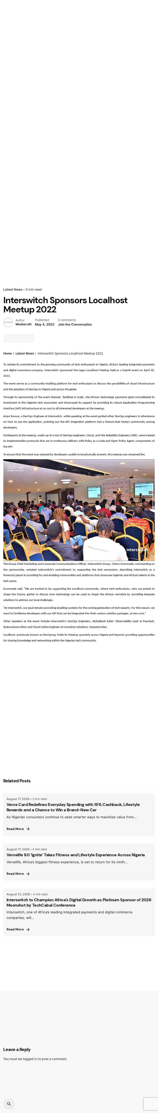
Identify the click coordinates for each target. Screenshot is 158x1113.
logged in (30, 1059)
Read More (15, 829)
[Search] (9, 1104)
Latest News (12, 289)
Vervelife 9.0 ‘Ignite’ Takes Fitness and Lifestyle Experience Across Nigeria (76, 854)
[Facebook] (7, 338)
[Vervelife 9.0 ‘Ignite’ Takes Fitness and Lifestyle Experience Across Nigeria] (79, 841)
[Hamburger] (9, 67)
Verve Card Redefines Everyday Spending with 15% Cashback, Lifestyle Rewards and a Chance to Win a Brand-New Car (73, 807)
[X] (15, 338)
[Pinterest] (30, 338)
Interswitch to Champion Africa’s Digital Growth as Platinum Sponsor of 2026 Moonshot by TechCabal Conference (79, 902)
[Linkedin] (22, 338)
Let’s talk (142, 67)
